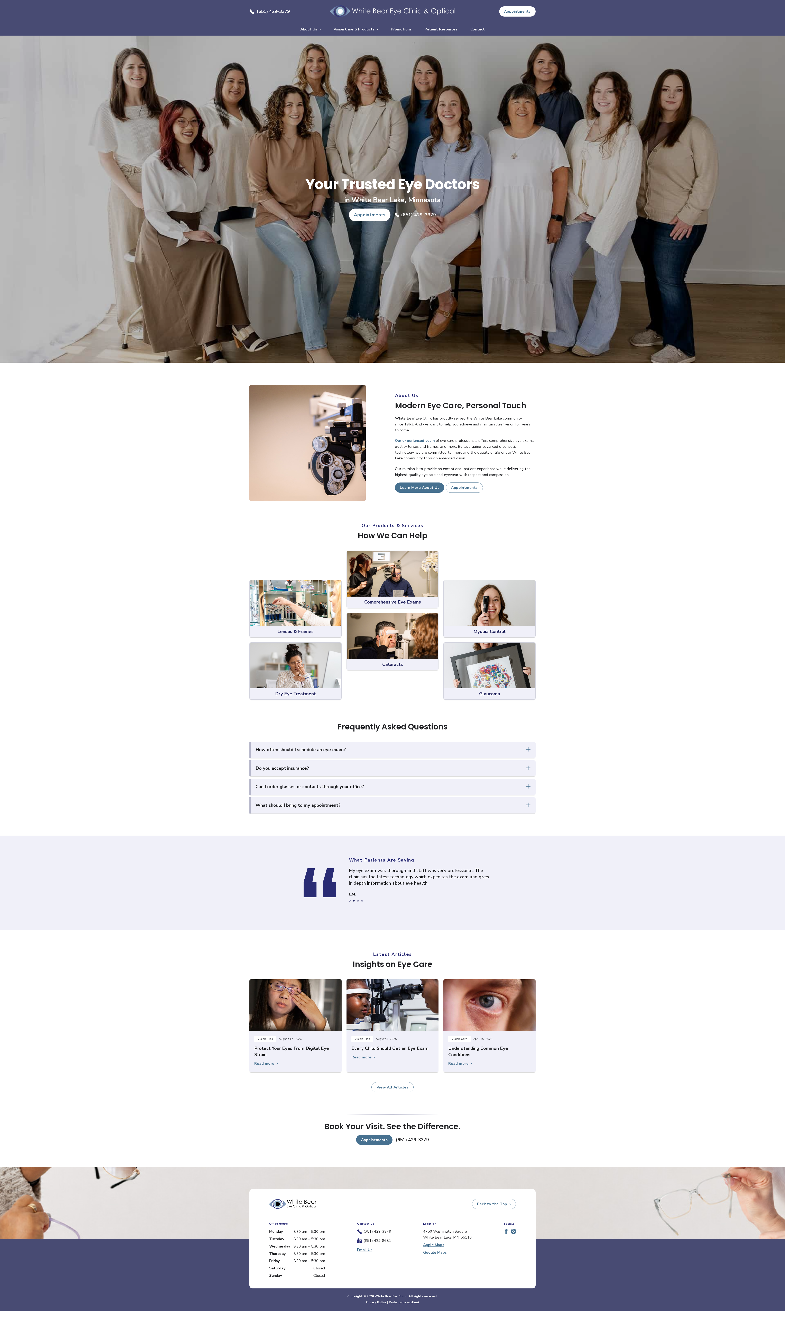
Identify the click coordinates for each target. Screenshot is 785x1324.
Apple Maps (433, 1257)
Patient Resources (441, 29)
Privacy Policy (376, 1315)
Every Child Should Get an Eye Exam (389, 1061)
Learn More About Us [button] (419, 487)
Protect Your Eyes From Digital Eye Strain (291, 1064)
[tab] (350, 913)
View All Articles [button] (392, 1099)
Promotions (401, 29)
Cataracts (392, 664)
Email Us (364, 1262)
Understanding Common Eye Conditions (478, 1064)
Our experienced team (415, 440)
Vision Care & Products (354, 29)
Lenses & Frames (295, 631)
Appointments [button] (517, 11)
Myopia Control (489, 631)
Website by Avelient (404, 1315)
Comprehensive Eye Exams (392, 602)
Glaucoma (489, 694)
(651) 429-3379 (273, 11)
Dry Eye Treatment (295, 694)
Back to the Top (492, 1216)
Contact (477, 29)
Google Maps (435, 1265)
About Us (309, 29)
